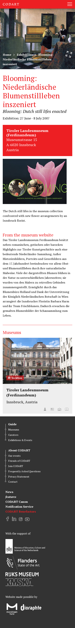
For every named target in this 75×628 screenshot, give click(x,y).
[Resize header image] (68, 54)
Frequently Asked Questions (24, 471)
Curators (13, 435)
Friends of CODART (19, 460)
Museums (13, 429)
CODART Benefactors (20, 511)
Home (7, 55)
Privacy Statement (18, 476)
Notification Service (19, 507)
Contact (12, 481)
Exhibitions (25, 55)
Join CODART (15, 466)
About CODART (19, 450)
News (9, 492)
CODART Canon (16, 502)
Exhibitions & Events (20, 440)
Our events (14, 455)
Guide (12, 424)
